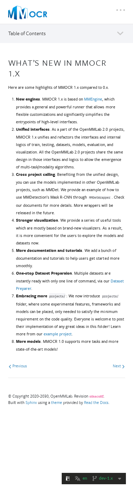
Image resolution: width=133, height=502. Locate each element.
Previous (19, 365)
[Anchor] (24, 72)
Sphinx (31, 402)
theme (56, 402)
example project (58, 333)
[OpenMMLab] (27, 13)
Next (117, 365)
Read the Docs (96, 402)
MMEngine (93, 99)
